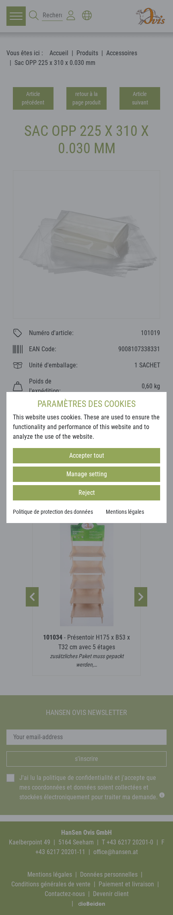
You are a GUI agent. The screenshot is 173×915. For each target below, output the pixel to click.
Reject (86, 492)
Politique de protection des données (53, 512)
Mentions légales (125, 512)
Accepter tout (86, 455)
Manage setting (86, 474)
